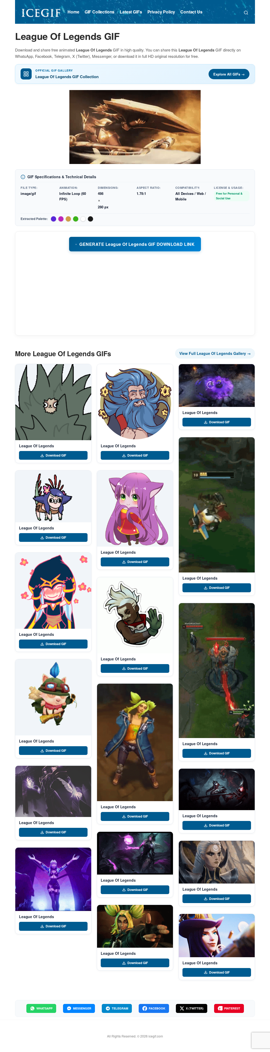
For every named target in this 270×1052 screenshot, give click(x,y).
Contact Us (191, 12)
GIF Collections (100, 12)
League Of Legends (36, 445)
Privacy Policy (161, 12)
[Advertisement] (135, 293)
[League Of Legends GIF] (53, 402)
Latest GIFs (131, 12)
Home (73, 12)
